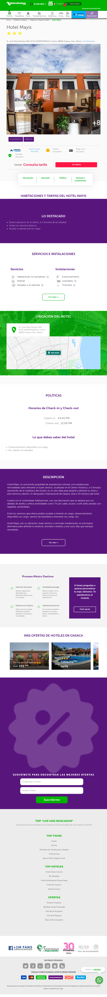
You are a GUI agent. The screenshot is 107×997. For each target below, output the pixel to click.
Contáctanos (29, 986)
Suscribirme (52, 800)
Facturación (66, 986)
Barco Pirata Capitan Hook (54, 858)
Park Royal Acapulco (54, 911)
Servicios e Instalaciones (80, 179)
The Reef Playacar (54, 915)
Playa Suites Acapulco (54, 920)
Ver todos (52, 297)
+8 (96, 123)
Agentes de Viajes (77, 986)
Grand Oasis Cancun (54, 872)
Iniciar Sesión (75, 4)
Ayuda (86, 986)
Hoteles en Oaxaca (20, 20)
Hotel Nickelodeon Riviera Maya (54, 880)
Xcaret (54, 841)
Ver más (52, 542)
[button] (40, 14)
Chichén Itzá (54, 854)
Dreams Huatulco (54, 903)
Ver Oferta (76, 165)
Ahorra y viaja (58, 988)
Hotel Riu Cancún (54, 885)
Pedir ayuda (85, 609)
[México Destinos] (18, 3)
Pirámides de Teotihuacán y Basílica (54, 850)
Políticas (63, 178)
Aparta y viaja (48, 988)
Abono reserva (94, 986)
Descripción (28, 178)
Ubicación (45, 178)
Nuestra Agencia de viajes (15, 986)
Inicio (8, 20)
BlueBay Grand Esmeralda (54, 907)
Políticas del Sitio (41, 986)
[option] (29, 657)
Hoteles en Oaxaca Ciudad (39, 20)
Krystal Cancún (54, 889)
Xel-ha (54, 845)
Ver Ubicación (89, 41)
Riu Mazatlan (54, 876)
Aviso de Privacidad (54, 986)
